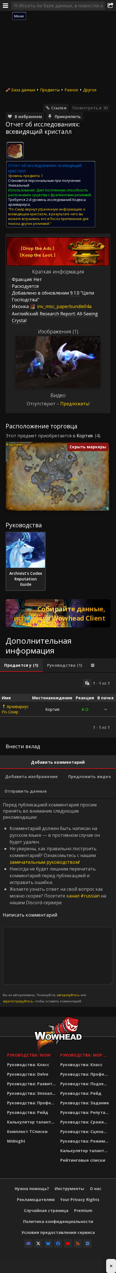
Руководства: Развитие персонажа (32, 1083)
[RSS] (77, 1243)
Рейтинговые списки (82, 1160)
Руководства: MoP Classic (85, 1055)
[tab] (21, 665)
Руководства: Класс (28, 1064)
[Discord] (28, 1243)
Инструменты (69, 1188)
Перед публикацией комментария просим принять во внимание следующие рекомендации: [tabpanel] (54, 902)
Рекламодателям (36, 1199)
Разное (71, 89)
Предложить (74, 404)
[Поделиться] (110, 5)
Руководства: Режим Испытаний (85, 1141)
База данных (23, 89)
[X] (38, 1243)
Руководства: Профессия (32, 1102)
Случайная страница (46, 1210)
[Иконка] (15, 150)
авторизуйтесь (68, 995)
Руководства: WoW (29, 1055)
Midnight (16, 1141)
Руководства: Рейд (27, 1112)
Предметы (50, 89)
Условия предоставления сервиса (58, 1232)
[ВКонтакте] (87, 1243)
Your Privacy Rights (79, 1199)
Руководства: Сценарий (85, 1131)
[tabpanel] (58, 705)
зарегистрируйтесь (18, 1001)
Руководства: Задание (84, 1102)
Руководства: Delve (27, 1074)
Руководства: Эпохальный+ (32, 1093)
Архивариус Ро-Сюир (15, 709)
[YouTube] (68, 1243)
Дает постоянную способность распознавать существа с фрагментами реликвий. (50, 192)
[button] (70, 457)
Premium (83, 1210)
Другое (90, 89)
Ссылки (58, 107)
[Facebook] (58, 1243)
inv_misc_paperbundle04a (64, 306)
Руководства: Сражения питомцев (85, 1122)
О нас (95, 1188)
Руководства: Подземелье (85, 1083)
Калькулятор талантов (31, 1122)
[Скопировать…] (87, 683)
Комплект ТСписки (27, 1131)
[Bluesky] (48, 1243)
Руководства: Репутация (85, 1112)
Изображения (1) (58, 331)
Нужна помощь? (32, 1188)
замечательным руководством (44, 862)
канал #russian (83, 896)
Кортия (85, 436)
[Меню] (5, 5)
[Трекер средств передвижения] (58, 613)
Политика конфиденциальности (58, 1221)
